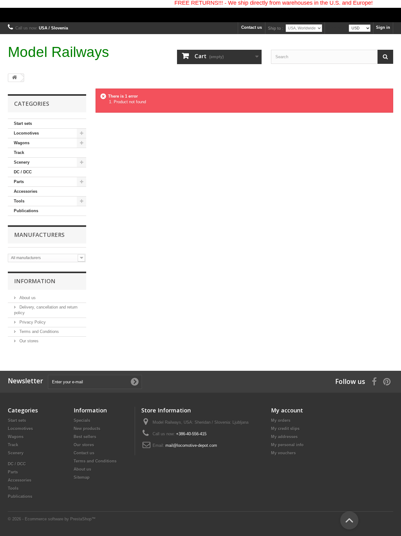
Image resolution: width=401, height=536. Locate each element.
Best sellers (85, 436)
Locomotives (26, 133)
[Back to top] (349, 520)
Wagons (21, 142)
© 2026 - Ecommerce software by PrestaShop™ (52, 519)
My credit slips (285, 428)
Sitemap (82, 477)
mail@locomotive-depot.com (191, 445)
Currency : (336, 28)
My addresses (284, 436)
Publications (26, 210)
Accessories (25, 191)
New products (87, 428)
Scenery (21, 162)
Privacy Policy (32, 322)
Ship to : (275, 28)
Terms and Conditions (38, 331)
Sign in (383, 27)
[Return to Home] (14, 78)
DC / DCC (23, 172)
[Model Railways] (200, 11)
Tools (19, 201)
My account (287, 410)
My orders (280, 420)
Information (34, 281)
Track (19, 152)
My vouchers (283, 453)
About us (27, 297)
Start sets (23, 123)
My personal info (287, 444)
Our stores (28, 341)
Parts (19, 181)
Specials (82, 420)
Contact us (251, 27)
